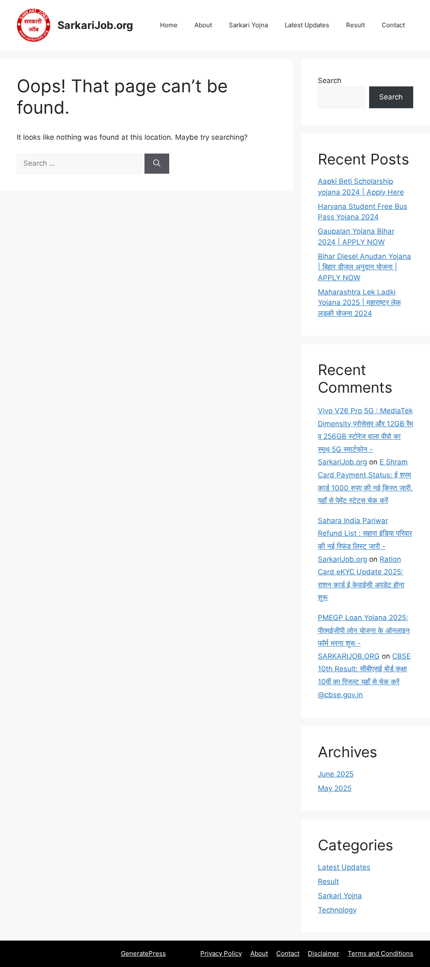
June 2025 (336, 774)
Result (355, 25)
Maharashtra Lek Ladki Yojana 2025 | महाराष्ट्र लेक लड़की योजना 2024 (359, 303)
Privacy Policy (221, 953)
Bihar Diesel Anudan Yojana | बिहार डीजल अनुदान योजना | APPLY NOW (364, 267)
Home (169, 25)
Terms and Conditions (380, 953)
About (203, 25)
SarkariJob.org (95, 25)
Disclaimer (323, 953)
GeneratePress (143, 953)
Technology (337, 910)
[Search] (156, 164)
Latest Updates (307, 25)
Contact (393, 25)
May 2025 (334, 788)
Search (329, 80)
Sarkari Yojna (248, 25)
